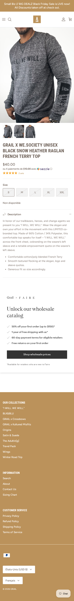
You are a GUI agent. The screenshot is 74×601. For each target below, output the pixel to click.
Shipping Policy (12, 526)
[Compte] (62, 19)
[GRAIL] (37, 19)
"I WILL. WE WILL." (13, 408)
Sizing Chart (10, 494)
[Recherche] (11, 19)
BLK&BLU (8, 413)
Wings (6, 451)
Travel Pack (9, 446)
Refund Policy (11, 521)
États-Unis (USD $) (17, 569)
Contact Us (9, 489)
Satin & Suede (11, 435)
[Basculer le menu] (4, 19)
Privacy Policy (11, 515)
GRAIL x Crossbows (14, 419)
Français (10, 580)
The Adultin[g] (11, 440)
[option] (37, 75)
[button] (37, 169)
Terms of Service (12, 532)
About (6, 483)
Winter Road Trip (12, 457)
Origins (7, 430)
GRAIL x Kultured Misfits (17, 424)
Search (7, 478)
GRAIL (13, 589)
